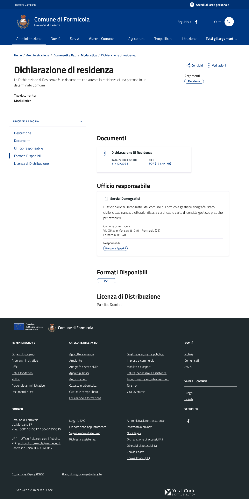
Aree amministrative (25, 360)
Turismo (132, 385)
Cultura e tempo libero (83, 391)
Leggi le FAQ (77, 420)
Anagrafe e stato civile (83, 366)
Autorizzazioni (78, 379)
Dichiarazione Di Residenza (131, 152)
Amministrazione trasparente (146, 420)
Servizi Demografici (125, 198)
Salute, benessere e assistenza (147, 373)
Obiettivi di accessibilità (142, 445)
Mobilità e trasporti (139, 366)
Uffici (15, 366)
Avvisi (188, 366)
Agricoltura (136, 38)
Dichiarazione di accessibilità (145, 439)
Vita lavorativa (136, 391)
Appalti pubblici (79, 373)
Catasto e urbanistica (82, 385)
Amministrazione (28, 38)
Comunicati (191, 360)
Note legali (134, 433)
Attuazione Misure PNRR (28, 474)
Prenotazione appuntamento (87, 426)
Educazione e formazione (85, 398)
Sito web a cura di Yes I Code (34, 489)
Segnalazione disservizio (84, 433)
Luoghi (188, 392)
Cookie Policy (135, 451)
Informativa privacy (139, 426)
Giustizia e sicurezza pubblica (145, 354)
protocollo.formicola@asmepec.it (39, 443)
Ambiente (75, 360)
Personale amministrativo (28, 385)
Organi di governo (23, 354)
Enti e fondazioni (22, 373)
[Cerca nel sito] (229, 21)
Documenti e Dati (23, 391)
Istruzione (189, 38)
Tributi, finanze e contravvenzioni (148, 379)
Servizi (75, 38)
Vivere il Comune (101, 38)
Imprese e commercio (140, 360)
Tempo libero (163, 38)
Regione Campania (25, 5)
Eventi (188, 399)
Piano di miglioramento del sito (82, 474)
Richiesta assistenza (82, 439)
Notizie (188, 354)
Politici (16, 379)
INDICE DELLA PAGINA (25, 121)
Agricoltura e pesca (81, 354)
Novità (55, 38)
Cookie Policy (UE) (138, 458)
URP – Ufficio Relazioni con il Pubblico (36, 438)
